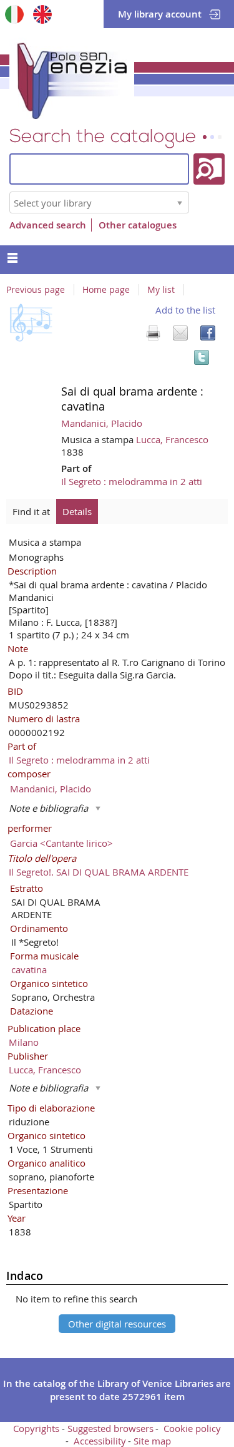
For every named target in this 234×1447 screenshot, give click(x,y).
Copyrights (36, 1428)
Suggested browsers (110, 1428)
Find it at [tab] (31, 511)
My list (161, 289)
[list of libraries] (179, 202)
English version (42, 14)
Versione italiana (14, 14)
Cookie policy (192, 1428)
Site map (152, 1440)
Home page (106, 289)
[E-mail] (180, 332)
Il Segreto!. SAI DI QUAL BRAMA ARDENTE (98, 872)
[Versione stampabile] (152, 332)
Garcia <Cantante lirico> (61, 843)
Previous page (35, 289)
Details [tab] (77, 511)
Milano (24, 1042)
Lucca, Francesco (172, 439)
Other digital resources (117, 1323)
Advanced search (47, 225)
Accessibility (100, 1440)
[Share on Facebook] (207, 332)
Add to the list (185, 310)
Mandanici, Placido (101, 423)
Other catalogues (138, 225)
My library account (160, 14)
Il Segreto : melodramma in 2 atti (131, 481)
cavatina (29, 969)
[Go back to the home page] (71, 78)
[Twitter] (201, 357)
